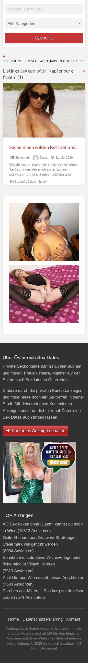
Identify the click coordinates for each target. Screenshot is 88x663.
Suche (46, 38)
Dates (44, 157)
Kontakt (73, 619)
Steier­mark (22, 157)
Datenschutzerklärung (42, 619)
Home (13, 619)
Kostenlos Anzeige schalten (39, 430)
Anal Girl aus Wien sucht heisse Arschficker (43, 577)
